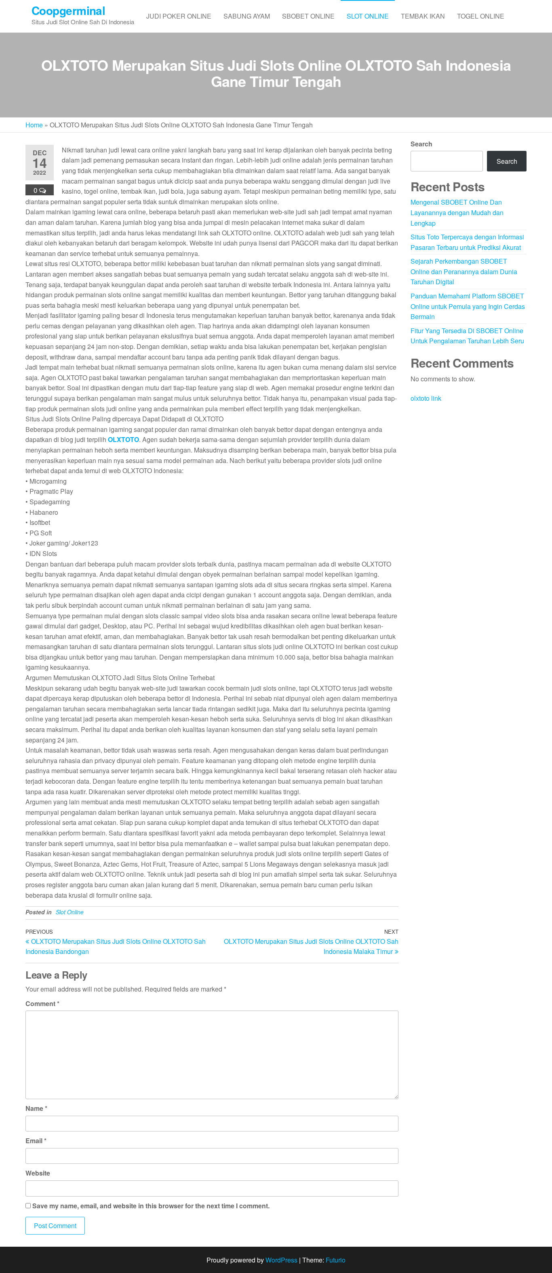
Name (36, 1108)
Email (35, 1140)
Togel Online (480, 16)
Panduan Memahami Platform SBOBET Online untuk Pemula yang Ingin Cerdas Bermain (468, 306)
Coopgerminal (68, 10)
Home (34, 124)
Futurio (336, 1260)
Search (421, 143)
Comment (42, 1003)
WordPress (281, 1260)
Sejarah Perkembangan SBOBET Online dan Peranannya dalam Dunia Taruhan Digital (464, 271)
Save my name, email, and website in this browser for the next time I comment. (151, 1205)
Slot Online (368, 16)
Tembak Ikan (423, 16)
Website (37, 1173)
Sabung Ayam (246, 16)
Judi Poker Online (178, 16)
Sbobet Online (308, 16)
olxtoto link (426, 398)
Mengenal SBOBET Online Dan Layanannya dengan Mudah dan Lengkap (457, 212)
